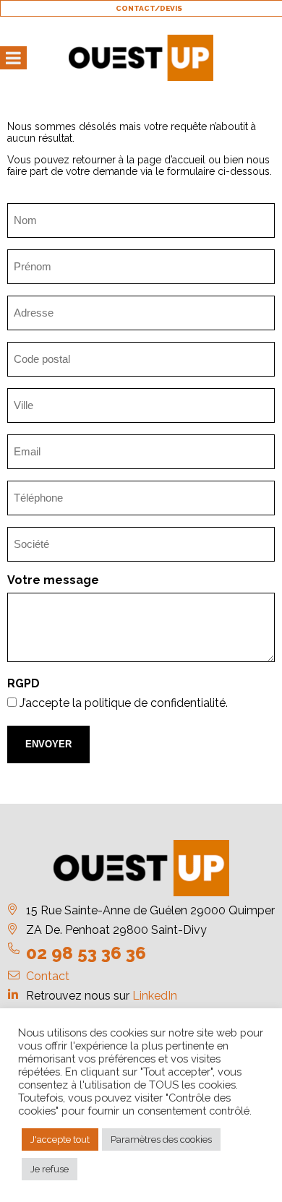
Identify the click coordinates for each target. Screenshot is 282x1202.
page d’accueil (171, 160)
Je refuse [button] (49, 1169)
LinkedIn (154, 996)
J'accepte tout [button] (60, 1139)
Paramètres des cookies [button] (161, 1139)
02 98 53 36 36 (86, 953)
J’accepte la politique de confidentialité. (124, 703)
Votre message (53, 580)
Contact (47, 976)
